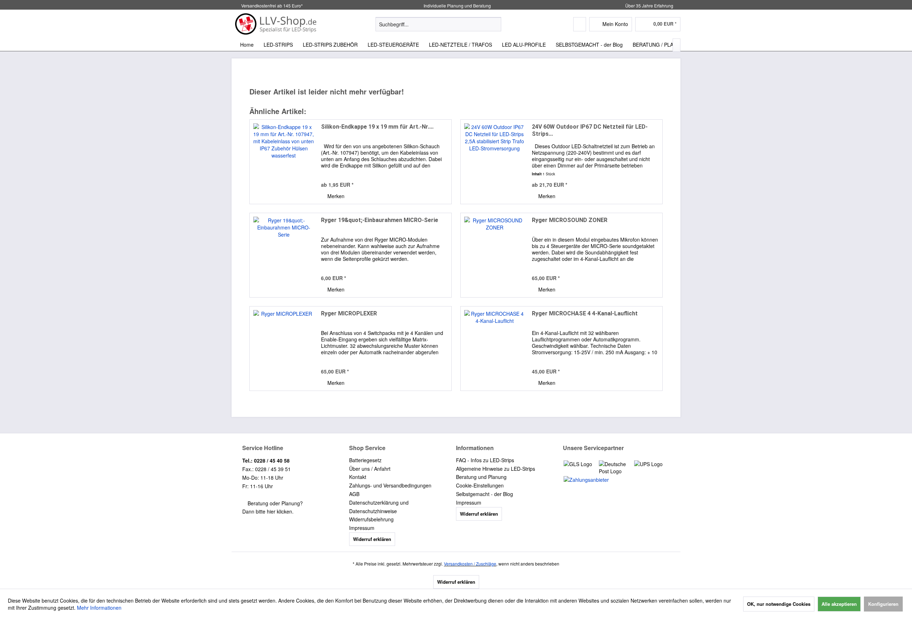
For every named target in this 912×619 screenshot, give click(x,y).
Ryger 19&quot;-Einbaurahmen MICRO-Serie (379, 220)
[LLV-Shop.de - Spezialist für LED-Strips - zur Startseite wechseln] (276, 24)
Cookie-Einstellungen (480, 485)
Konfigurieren (883, 603)
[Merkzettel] (579, 24)
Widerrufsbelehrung (371, 519)
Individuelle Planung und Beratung (457, 5)
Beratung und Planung (481, 476)
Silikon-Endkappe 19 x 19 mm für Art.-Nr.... (377, 126)
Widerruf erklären (372, 539)
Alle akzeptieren (839, 603)
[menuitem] (438, 24)
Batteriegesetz (365, 460)
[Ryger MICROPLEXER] (283, 348)
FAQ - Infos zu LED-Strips (485, 460)
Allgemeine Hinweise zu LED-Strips (495, 468)
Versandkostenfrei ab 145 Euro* (272, 5)
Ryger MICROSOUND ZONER (569, 220)
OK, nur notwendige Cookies (778, 603)
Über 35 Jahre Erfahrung (649, 5)
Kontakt (357, 476)
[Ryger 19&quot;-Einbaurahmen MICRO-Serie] (283, 255)
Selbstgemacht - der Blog (484, 493)
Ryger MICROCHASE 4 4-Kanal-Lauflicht (585, 313)
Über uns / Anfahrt (369, 468)
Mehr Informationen (99, 607)
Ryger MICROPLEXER (349, 313)
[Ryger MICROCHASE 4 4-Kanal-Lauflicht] (494, 348)
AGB (354, 493)
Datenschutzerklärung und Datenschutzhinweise (379, 507)
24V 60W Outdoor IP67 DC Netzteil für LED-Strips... (590, 130)
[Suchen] (494, 24)
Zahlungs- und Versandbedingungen (390, 485)
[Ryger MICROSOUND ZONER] (494, 255)
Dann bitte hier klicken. (268, 511)
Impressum (361, 527)
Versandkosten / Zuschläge (470, 564)
